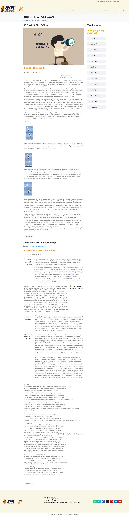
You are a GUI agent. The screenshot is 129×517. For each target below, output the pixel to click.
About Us (54, 11)
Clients (100, 11)
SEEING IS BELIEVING (35, 25)
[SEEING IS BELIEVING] (53, 46)
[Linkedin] (116, 501)
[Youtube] (120, 501)
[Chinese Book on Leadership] (34, 246)
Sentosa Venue (84, 11)
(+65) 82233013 (51, 499)
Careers (125, 11)
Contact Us (117, 11)
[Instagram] (107, 501)
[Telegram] (99, 501)
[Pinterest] (111, 501)
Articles (93, 11)
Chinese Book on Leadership (39, 242)
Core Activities (64, 11)
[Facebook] (103, 501)
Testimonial (108, 11)
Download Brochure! (112, 2)
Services (74, 11)
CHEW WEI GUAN (29, 236)
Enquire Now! (100, 2)
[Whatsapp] (95, 501)
